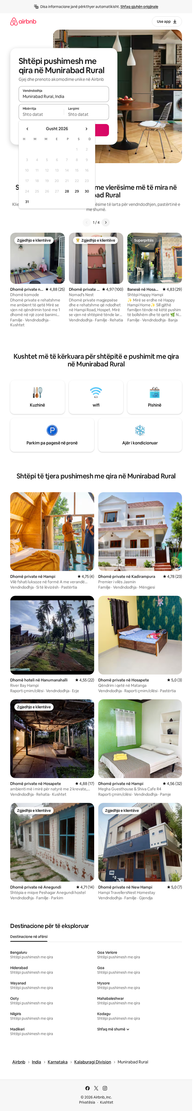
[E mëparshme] (87, 222)
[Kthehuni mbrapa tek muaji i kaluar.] (27, 128)
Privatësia (87, 1102)
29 (77, 191)
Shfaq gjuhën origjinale (139, 6)
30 (87, 191)
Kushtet (106, 1102)
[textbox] (41, 114)
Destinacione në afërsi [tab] (28, 936)
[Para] (106, 222)
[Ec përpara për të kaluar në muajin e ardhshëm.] (86, 128)
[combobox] (64, 96)
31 (27, 201)
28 (67, 191)
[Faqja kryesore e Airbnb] (23, 21)
